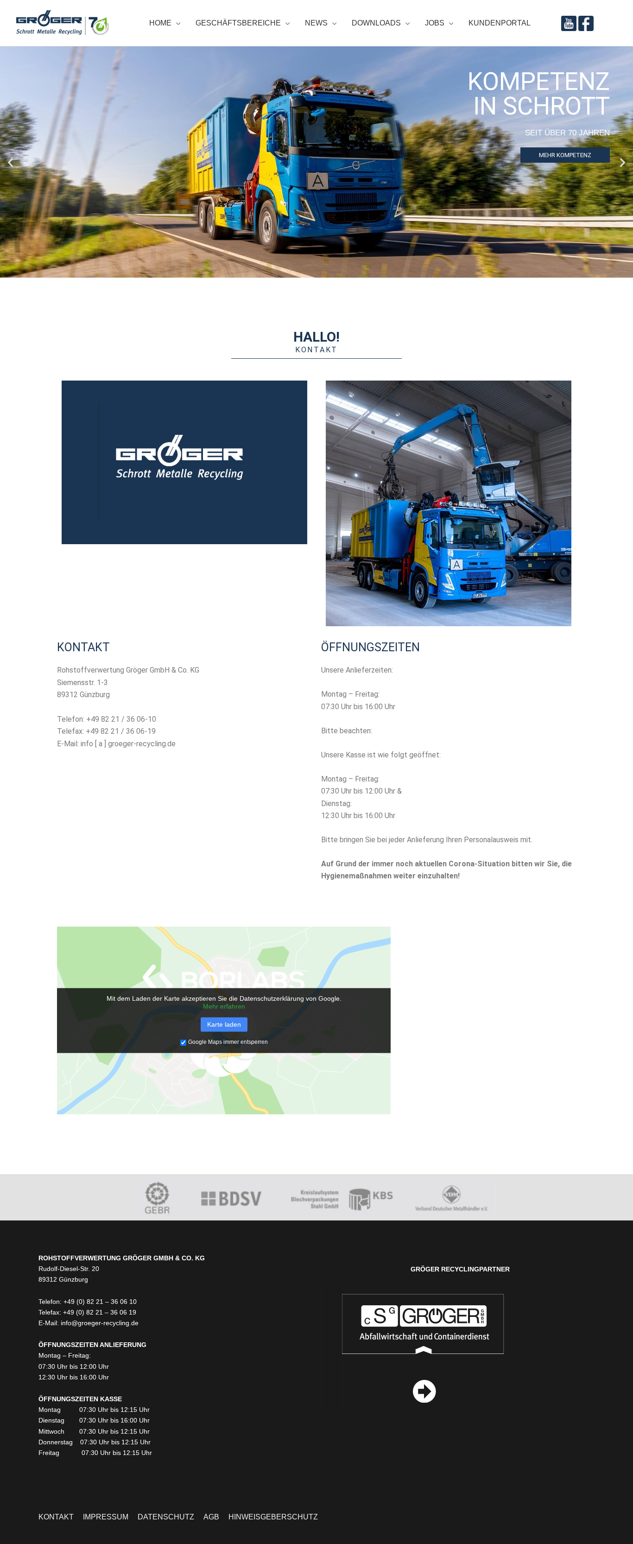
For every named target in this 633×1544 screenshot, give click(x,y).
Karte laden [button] (224, 1024)
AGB (211, 1517)
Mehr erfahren (224, 1006)
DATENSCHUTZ (166, 1517)
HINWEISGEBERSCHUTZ (273, 1517)
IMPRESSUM (105, 1517)
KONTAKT (56, 1517)
